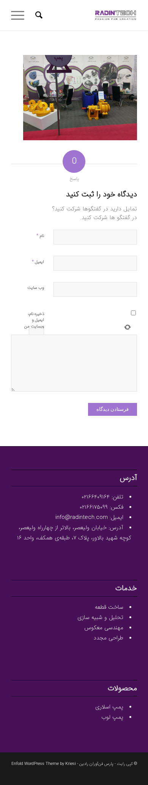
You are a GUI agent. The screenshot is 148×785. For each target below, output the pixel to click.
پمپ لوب (112, 717)
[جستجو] (37, 15)
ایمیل (38, 262)
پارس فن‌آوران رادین (96, 764)
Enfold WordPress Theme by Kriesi (43, 764)
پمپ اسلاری (109, 706)
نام (40, 236)
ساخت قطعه (109, 607)
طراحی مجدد (108, 637)
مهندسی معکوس (103, 627)
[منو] (20, 15)
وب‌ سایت (35, 288)
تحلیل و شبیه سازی (100, 617)
